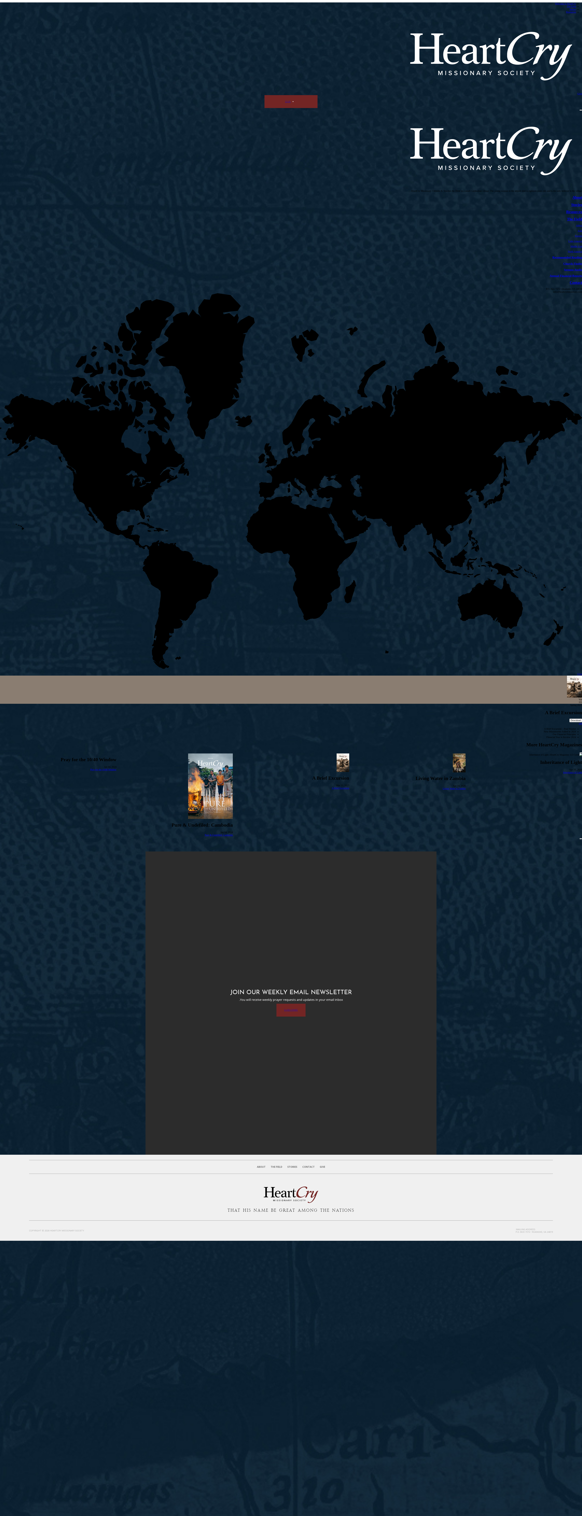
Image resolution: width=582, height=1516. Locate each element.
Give (579, 93)
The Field (571, 6)
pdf (580, 723)
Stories (572, 9)
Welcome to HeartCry (565, 3)
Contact (308, 1167)
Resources (571, 12)
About (261, 1167)
